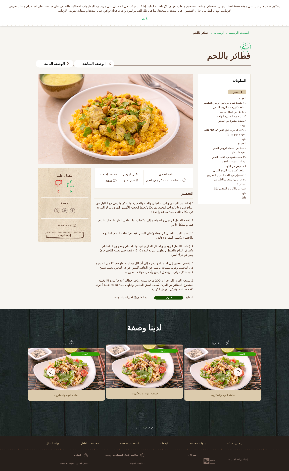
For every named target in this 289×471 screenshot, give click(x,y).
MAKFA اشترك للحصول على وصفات (121, 455)
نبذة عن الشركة (235, 443)
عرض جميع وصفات (144, 427)
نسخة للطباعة (64, 225)
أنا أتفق (144, 18)
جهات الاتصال (53, 443)
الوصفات (219, 33)
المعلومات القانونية (137, 463)
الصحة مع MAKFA (129, 443)
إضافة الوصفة (64, 235)
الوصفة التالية (54, 64)
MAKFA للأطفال (90, 443)
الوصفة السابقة (94, 64)
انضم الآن (192, 455)
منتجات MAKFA (198, 443)
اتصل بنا (77, 455)
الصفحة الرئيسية (238, 33)
